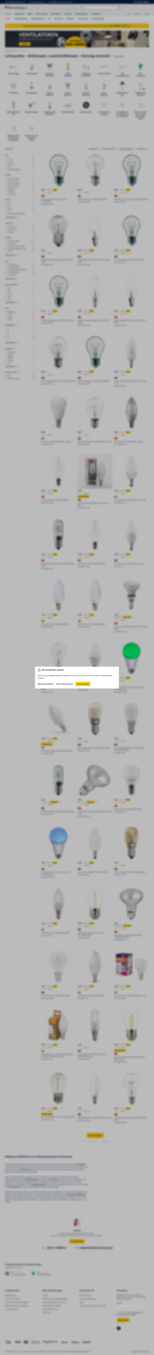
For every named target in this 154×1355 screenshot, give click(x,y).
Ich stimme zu (83, 684)
